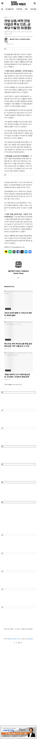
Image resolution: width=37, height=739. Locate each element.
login (10, 384)
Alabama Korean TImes (14, 639)
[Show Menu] (2, 3)
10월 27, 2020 (9, 44)
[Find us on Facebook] (14, 643)
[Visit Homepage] (18, 3)
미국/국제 (19, 9)
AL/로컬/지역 (9, 9)
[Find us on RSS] (21, 643)
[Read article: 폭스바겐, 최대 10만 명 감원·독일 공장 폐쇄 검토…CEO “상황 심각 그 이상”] (18, 331)
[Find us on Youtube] (19, 643)
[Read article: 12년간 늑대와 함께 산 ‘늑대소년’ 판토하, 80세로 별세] (18, 300)
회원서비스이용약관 (26, 629)
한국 (26, 9)
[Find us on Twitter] (16, 643)
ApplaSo (31, 639)
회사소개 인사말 (8, 629)
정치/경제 (33, 9)
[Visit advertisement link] (18, 50)
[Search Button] (35, 3)
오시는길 (17, 629)
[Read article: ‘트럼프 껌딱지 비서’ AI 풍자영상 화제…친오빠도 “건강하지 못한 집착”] (18, 362)
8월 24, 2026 (8, 317)
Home (5, 17)
